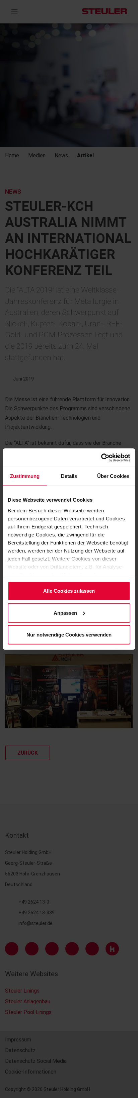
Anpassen (65, 612)
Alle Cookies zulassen (69, 591)
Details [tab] (69, 476)
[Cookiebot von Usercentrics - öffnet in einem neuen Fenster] (101, 457)
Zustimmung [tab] (25, 476)
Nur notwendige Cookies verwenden (69, 635)
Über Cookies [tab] (113, 476)
